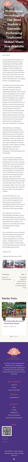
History (14, 387)
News (13, 7)
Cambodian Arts (14, 397)
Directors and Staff (14, 390)
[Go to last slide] (4, 318)
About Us (14, 385)
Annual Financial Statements (14, 417)
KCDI (9, 50)
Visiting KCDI (14, 412)
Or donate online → (6, 441)
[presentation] (14, 310)
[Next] (23, 318)
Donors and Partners (14, 415)
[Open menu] (25, 3)
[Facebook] (14, 459)
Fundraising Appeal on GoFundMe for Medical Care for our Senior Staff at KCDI (20, 281)
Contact (14, 410)
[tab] (10, 336)
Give (14, 407)
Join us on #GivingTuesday (6, 277)
